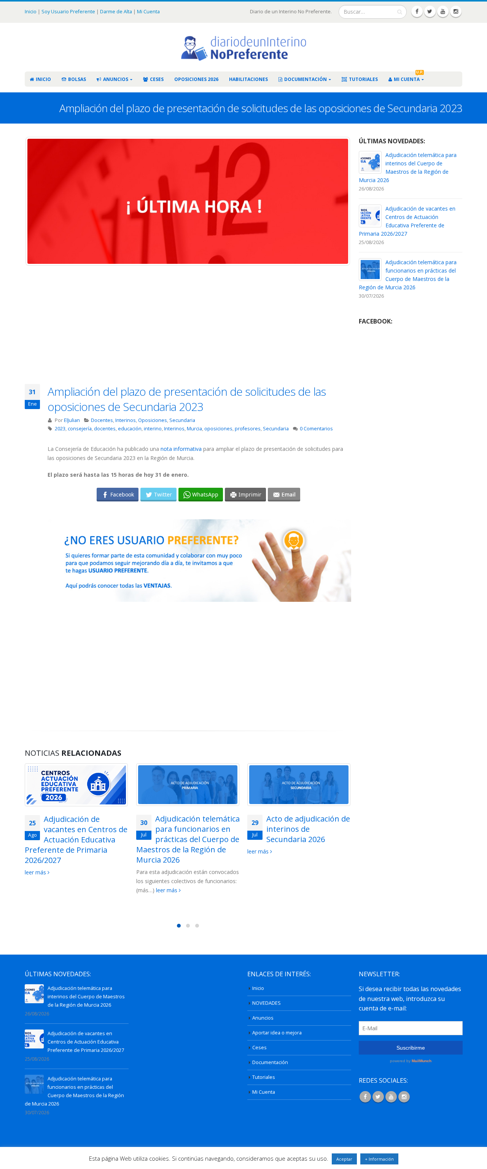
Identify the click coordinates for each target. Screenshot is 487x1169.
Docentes (102, 420)
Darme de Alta (116, 11)
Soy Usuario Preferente (68, 11)
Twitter (378, 1096)
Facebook (365, 1096)
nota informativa (181, 448)
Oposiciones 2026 (196, 79)
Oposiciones (152, 420)
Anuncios (115, 79)
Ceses (157, 79)
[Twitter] (430, 11)
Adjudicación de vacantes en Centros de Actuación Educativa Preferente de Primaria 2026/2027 (86, 1041)
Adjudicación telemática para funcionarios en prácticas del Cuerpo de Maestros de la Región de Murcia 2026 (76, 839)
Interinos (125, 420)
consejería (80, 428)
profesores (248, 428)
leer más (56, 890)
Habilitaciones (248, 79)
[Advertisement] (199, 331)
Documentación (305, 79)
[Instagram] (456, 11)
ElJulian (72, 420)
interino (153, 428)
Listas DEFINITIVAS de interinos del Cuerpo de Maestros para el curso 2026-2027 (299, 834)
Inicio (31, 11)
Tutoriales (363, 79)
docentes (105, 428)
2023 (60, 428)
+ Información (379, 1159)
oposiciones (218, 428)
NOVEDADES (266, 1003)
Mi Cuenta (148, 11)
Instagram (404, 1096)
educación (130, 428)
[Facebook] (417, 11)
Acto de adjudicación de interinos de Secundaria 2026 (197, 829)
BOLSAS (77, 79)
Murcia (194, 428)
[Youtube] (443, 11)
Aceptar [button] (344, 1159)
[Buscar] (399, 11)
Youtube (391, 1096)
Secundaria (182, 420)
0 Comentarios (316, 428)
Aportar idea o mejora (277, 1032)
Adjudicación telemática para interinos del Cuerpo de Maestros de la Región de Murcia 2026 (86, 996)
